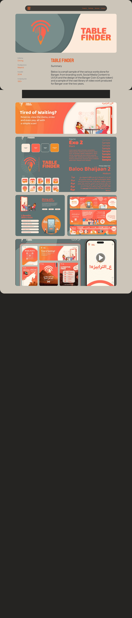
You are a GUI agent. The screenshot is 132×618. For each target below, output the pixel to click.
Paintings (90, 8)
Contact (103, 8)
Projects (84, 8)
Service (97, 8)
